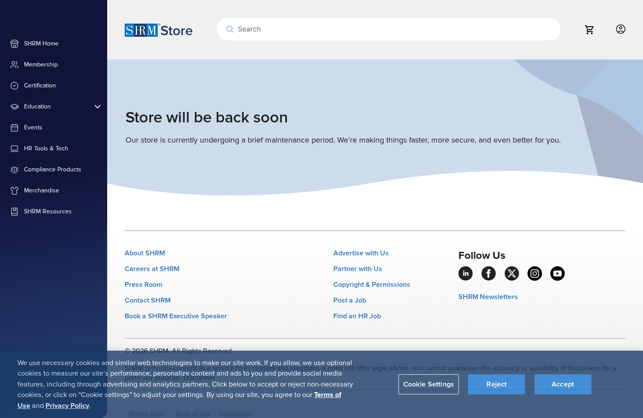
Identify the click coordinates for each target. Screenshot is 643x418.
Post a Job (349, 300)
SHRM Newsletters (488, 297)
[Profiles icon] (621, 29)
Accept (563, 384)
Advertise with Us (361, 253)
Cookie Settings (428, 384)
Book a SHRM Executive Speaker (176, 316)
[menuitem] (53, 43)
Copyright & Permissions (371, 284)
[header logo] (158, 30)
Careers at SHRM (152, 269)
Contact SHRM (148, 300)
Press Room (143, 284)
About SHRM (145, 253)
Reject (496, 384)
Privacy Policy (67, 405)
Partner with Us (357, 269)
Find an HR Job (357, 316)
